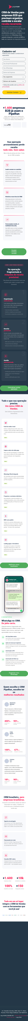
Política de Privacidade (21, 1015)
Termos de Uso (10, 1017)
